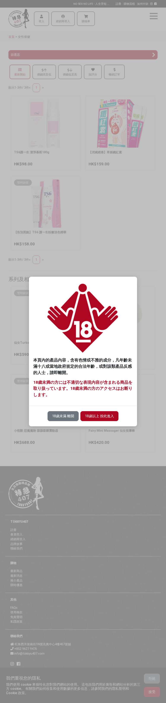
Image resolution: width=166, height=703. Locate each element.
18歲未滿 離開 (63, 416)
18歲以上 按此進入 (99, 416)
